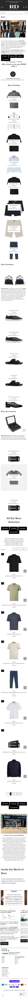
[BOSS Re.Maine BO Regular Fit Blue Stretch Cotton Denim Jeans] (14, 679)
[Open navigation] (2, 7)
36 (17, 793)
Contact (3, 961)
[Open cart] (26, 7)
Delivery (16, 959)
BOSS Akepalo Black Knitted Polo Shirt (14, 575)
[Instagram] (4, 950)
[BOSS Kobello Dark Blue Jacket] (14, 768)
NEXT (20, 793)
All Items (5, 56)
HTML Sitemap (5, 975)
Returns (16, 961)
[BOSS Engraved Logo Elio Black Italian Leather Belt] (14, 739)
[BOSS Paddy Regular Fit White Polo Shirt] (14, 710)
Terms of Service (5, 973)
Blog (3, 962)
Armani (1, 938)
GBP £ (23, 994)
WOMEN (14, 2)
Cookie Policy (5, 969)
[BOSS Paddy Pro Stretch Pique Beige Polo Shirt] (14, 650)
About (3, 959)
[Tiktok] (6, 950)
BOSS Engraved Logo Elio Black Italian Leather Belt (14, 752)
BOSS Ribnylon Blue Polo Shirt (14, 634)
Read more (4, 943)
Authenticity (4, 974)
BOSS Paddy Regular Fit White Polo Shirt (14, 723)
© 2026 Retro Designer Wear (10, 990)
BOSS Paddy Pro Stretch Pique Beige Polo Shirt (14, 663)
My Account (17, 958)
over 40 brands (11, 937)
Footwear (20, 56)
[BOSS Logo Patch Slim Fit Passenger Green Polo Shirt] (14, 592)
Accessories (6, 59)
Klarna (16, 962)
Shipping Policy (5, 971)
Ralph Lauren (3, 940)
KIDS (17, 2)
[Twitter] (8, 950)
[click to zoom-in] (22, 35)
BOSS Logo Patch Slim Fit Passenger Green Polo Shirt (14, 605)
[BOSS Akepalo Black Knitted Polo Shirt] (14, 563)
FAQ (16, 963)
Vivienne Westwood (11, 938)
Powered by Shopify (20, 990)
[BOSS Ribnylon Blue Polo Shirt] (14, 621)
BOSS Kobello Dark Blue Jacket (14, 781)
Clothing (12, 56)
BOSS (5, 938)
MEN (11, 2)
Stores (3, 958)
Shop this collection (13, 100)
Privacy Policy (5, 970)
